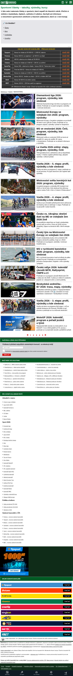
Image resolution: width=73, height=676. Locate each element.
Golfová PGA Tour (8, 483)
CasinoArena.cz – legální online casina (14, 387)
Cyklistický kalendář (9, 474)
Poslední (46, 335)
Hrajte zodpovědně (6, 650)
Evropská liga (7, 426)
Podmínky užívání (28, 666)
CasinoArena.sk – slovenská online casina (48, 384)
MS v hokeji (7, 437)
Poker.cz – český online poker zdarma (14, 384)
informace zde (34, 654)
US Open (6, 413)
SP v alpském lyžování (9, 469)
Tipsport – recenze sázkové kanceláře (13, 520)
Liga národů (7, 434)
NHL (5, 443)
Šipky (7, 28)
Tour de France (7, 457)
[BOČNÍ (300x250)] (14, 575)
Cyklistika (8, 35)
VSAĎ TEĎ (65, 52)
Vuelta (5, 416)
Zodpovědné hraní (27, 646)
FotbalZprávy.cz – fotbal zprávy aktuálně (14, 367)
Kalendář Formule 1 (9, 407)
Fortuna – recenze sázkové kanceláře (13, 517)
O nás (2, 666)
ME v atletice (7, 410)
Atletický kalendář (8, 477)
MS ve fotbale (7, 432)
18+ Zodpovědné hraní (62, 666)
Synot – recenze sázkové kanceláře (13, 531)
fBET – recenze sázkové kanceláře (12, 542)
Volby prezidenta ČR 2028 (10, 504)
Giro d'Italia (6, 460)
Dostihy (7, 38)
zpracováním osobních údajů (20, 351)
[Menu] (70, 2)
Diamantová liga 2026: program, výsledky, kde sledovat (49, 98)
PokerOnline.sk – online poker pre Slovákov (48, 387)
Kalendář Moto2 (8, 488)
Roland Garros (7, 451)
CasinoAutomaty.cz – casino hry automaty (47, 367)
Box (6, 31)
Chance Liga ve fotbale (9, 402)
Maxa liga (6, 446)
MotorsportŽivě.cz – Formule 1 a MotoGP (14, 376)
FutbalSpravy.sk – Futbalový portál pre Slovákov (49, 381)
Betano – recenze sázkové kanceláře (13, 522)
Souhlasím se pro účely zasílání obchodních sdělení (26, 351)
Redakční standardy (17, 666)
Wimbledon (6, 454)
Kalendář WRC (7, 491)
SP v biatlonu (7, 466)
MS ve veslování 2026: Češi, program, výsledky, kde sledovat (52, 131)
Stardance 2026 (8, 510)
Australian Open (8, 449)
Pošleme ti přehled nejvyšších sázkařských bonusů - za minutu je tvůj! (28, 344)
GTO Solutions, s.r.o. (6, 668)
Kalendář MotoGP (8, 463)
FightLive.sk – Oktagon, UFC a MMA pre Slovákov (49, 376)
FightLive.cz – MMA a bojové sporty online (15, 364)
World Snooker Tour (9, 480)
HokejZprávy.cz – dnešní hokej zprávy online (15, 370)
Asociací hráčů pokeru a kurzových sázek (51, 646)
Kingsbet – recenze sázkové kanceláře (13, 539)
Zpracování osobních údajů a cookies (44, 666)
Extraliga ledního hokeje (10, 440)
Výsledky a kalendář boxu (10, 494)
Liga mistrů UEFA (8, 405)
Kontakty (8, 666)
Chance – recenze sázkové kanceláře (13, 528)
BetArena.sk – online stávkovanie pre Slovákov (49, 373)
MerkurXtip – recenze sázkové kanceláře (14, 534)
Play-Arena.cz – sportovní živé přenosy (14, 378)
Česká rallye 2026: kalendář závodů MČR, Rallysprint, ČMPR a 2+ (52, 270)
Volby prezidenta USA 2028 (11, 507)
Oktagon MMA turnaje (9, 497)
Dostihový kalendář (8, 486)
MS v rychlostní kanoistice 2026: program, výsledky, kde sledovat (52, 252)
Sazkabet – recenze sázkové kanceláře (14, 525)
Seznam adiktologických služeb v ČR (36, 660)
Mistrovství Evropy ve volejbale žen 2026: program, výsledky (52, 115)
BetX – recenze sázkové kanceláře (12, 537)
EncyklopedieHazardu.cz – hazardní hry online (49, 364)
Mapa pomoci (50, 660)
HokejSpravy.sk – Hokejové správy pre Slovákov (49, 378)
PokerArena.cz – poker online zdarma (14, 381)
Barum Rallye (7, 419)
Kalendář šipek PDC (9, 471)
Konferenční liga (8, 429)
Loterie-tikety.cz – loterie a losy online (46, 370)
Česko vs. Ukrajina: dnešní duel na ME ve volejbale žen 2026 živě (52, 216)
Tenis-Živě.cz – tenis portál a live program (15, 373)
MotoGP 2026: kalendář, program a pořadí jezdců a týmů (50, 320)
